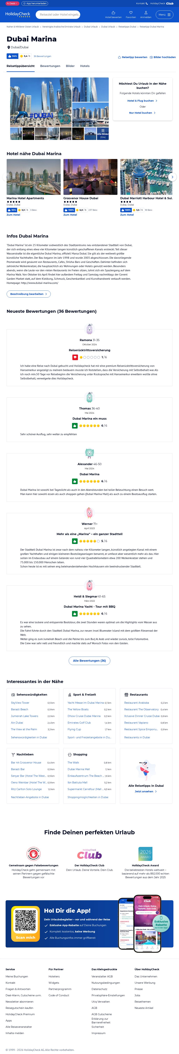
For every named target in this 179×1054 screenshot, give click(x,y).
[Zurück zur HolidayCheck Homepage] (18, 14)
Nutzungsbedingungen (106, 982)
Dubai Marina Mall (79, 769)
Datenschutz (99, 989)
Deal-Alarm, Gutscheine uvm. (23, 995)
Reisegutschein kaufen (19, 1008)
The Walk (73, 762)
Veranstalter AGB (102, 976)
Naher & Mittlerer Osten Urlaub (23, 26)
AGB (94, 1008)
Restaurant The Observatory (141, 709)
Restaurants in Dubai (137, 737)
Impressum (99, 1033)
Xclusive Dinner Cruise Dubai (142, 716)
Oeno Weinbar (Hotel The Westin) (29, 782)
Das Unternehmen (146, 976)
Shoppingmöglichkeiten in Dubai (88, 797)
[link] (113, 14)
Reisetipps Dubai (127, 26)
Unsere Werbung (145, 982)
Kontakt (140, 3)
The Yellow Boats (78, 709)
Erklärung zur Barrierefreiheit (101, 1020)
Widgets (54, 982)
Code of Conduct (59, 995)
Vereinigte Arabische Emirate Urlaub (61, 26)
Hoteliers (54, 976)
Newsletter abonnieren (19, 1001)
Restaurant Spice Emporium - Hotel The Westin (142, 729)
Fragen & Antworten (18, 989)
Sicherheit (98, 1026)
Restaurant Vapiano (136, 722)
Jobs (137, 995)
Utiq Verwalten (101, 1001)
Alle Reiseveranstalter (19, 1026)
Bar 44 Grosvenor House (26, 762)
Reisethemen (143, 1001)
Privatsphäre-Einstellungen (108, 995)
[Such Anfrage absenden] (83, 14)
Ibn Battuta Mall (77, 782)
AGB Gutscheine (102, 1014)
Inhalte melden (15, 1033)
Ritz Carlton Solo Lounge (26, 789)
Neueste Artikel (144, 1008)
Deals (11, 3)
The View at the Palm (24, 729)
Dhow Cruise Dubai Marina (84, 716)
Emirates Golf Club (79, 722)
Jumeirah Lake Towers (24, 716)
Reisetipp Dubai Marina (152, 26)
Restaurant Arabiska (136, 702)
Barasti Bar (18, 769)
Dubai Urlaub (91, 26)
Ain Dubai (17, 722)
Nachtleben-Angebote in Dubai (30, 797)
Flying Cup (74, 729)
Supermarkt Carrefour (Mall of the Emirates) (86, 789)
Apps (9, 1020)
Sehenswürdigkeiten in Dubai (29, 737)
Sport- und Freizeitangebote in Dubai (89, 737)
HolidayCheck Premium (20, 1014)
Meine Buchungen (17, 976)
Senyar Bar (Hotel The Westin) (29, 775)
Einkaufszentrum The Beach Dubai (86, 775)
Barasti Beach (19, 709)
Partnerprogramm (60, 989)
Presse (139, 989)
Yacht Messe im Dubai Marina (86, 702)
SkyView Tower (20, 702)
